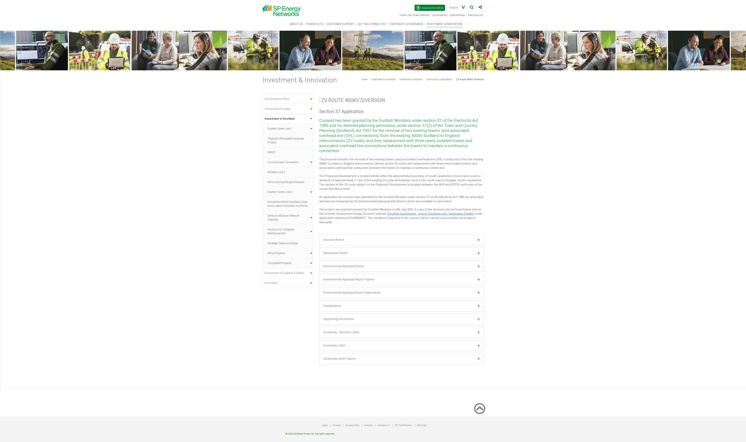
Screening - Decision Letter (341, 332)
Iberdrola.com (476, 15)
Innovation (271, 283)
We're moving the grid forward (286, 182)
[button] (471, 8)
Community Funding (277, 109)
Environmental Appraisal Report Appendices (352, 292)
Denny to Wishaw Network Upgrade (284, 217)
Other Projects (276, 253)
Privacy (337, 425)
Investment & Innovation (444, 24)
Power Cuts (314, 24)
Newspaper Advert (335, 253)
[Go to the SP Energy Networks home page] (283, 8)
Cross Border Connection (283, 162)
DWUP (271, 152)
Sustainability (439, 15)
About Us (296, 24)
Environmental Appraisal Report (343, 266)
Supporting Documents (338, 319)
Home (364, 79)
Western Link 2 (276, 172)
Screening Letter (334, 345)
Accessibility (352, 425)
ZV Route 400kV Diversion (470, 79)
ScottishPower (458, 15)
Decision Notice (333, 239)
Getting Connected (372, 24)
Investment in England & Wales (284, 273)
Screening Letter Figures (339, 358)
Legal (325, 425)
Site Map (422, 425)
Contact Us (383, 425)
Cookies (368, 425)
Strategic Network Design (283, 243)
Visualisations (332, 306)
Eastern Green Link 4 (280, 192)
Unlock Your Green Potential (414, 15)
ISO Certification (403, 425)
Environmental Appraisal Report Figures (348, 279)
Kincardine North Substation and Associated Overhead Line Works (288, 203)
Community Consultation (439, 79)
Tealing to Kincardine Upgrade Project (286, 140)
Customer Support (340, 24)
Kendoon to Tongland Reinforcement (281, 231)
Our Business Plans (277, 99)
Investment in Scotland (411, 79)
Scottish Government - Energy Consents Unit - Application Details (430, 213)
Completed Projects (280, 263)
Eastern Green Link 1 (280, 128)
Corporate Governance (406, 24)
